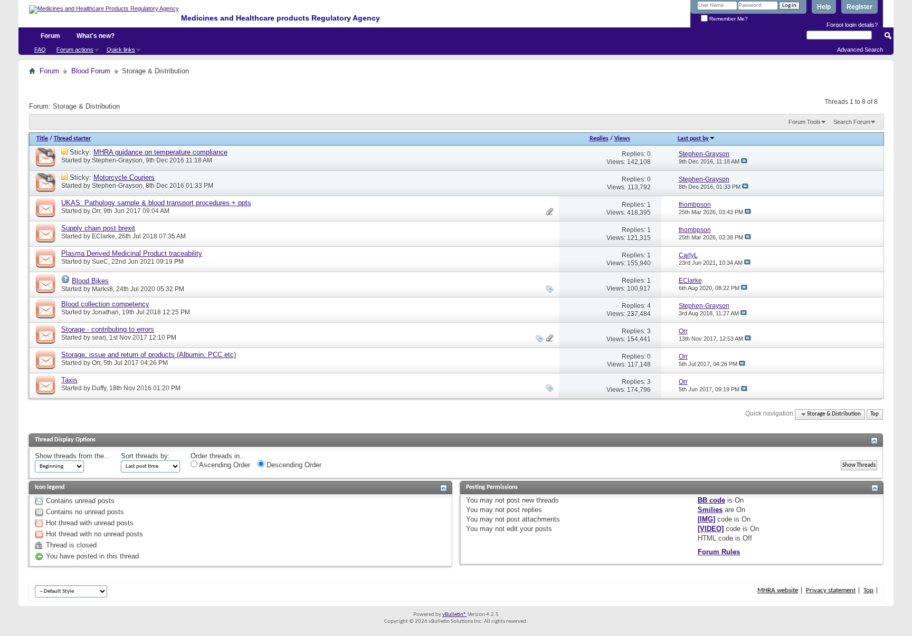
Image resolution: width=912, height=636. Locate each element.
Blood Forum (90, 71)
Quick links (121, 49)
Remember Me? (728, 19)
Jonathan (105, 312)
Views (622, 139)
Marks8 (102, 289)
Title (42, 139)
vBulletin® (454, 615)
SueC (100, 261)
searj (99, 337)
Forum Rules (719, 552)
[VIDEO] (711, 529)
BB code (711, 500)
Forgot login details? (852, 25)
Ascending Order (223, 465)
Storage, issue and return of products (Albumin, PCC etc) (148, 355)
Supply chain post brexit (98, 228)
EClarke (103, 236)
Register (859, 7)
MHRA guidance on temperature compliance (160, 152)
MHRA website (777, 590)
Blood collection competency (105, 304)
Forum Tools (804, 122)
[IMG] (706, 519)
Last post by (693, 139)
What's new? (96, 36)
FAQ (40, 49)
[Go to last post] (744, 161)
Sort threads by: (145, 456)
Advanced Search (860, 49)
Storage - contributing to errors (107, 329)
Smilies (710, 510)
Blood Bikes (90, 281)
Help (824, 7)
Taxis (69, 380)
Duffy (99, 388)
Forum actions (74, 49)
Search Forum (851, 122)
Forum (50, 36)
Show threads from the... (72, 456)
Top (874, 414)
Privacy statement (831, 590)
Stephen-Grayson (117, 160)
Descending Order (292, 465)
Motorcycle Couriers (124, 177)
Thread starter (72, 139)
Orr (96, 211)
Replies (599, 139)
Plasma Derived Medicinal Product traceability (131, 253)
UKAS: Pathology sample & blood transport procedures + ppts (156, 203)
